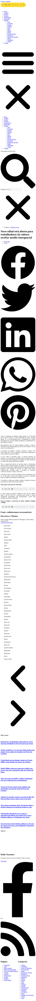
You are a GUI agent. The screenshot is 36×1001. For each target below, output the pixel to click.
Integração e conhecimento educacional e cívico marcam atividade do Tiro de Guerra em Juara (17, 742)
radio (5, 966)
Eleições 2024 (25, 987)
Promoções (7, 19)
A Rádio (6, 13)
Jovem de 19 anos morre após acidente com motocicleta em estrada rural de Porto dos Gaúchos (15, 788)
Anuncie (6, 16)
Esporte (9, 25)
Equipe (6, 14)
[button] (18, 80)
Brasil (22, 993)
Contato (6, 43)
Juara (8, 29)
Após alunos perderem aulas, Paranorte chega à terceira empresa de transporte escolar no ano (17, 806)
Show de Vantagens (26, 968)
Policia (9, 32)
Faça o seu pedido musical (11, 971)
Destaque (13, 227)
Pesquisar (3, 189)
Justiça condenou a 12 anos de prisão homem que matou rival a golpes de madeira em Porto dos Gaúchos (18, 752)
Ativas (23, 996)
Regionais (10, 35)
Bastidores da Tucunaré (27, 995)
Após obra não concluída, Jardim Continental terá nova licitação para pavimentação (16, 779)
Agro (8, 22)
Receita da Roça (11, 34)
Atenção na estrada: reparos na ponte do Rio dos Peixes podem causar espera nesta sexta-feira (17, 798)
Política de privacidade (10, 969)
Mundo (9, 31)
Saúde (9, 38)
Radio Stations (8, 968)
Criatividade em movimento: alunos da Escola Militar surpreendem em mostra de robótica (16, 761)
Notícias (6, 20)
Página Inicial (7, 980)
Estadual (9, 26)
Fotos (8, 28)
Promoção (24, 977)
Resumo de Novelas (12, 37)
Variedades (10, 40)
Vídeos (9, 41)
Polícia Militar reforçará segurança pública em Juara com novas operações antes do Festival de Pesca (17, 770)
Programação (7, 17)
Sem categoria (25, 969)
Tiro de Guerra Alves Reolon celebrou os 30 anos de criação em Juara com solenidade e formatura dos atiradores (17, 825)
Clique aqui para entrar (7, 522)
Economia (10, 23)
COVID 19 (24, 992)
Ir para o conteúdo (5, 1)
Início (5, 11)
